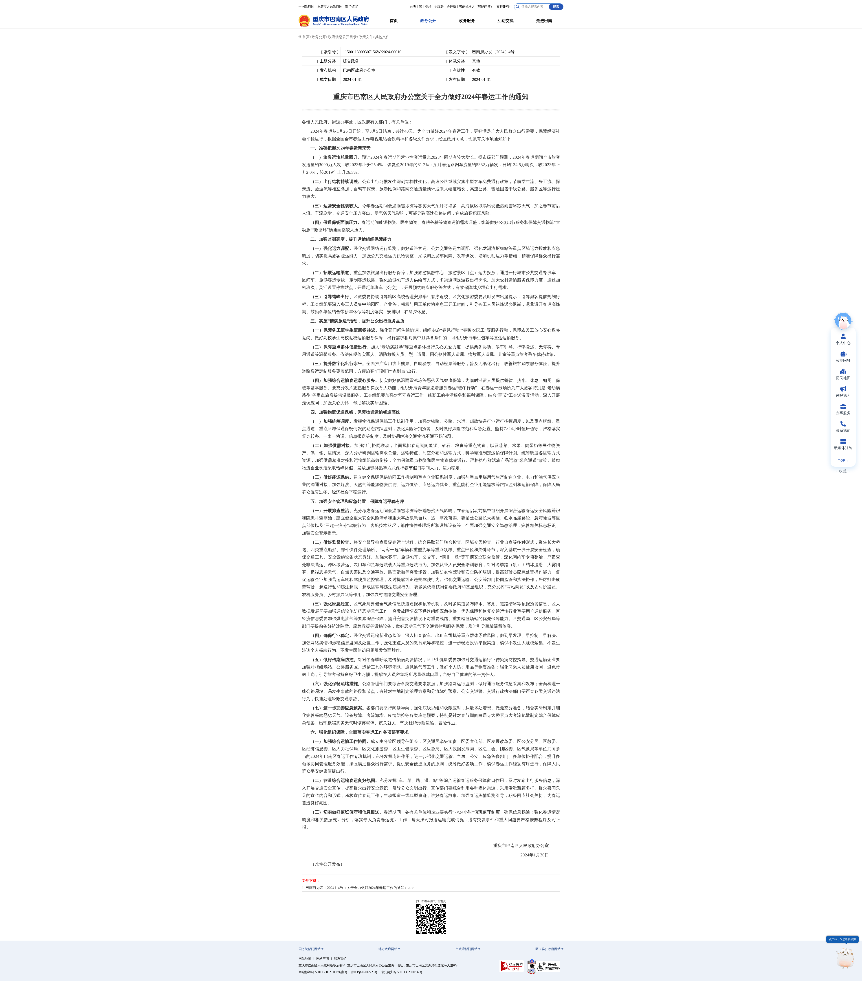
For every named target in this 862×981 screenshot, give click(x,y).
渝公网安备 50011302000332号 (401, 972)
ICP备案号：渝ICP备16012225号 (355, 972)
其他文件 (382, 37)
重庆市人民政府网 (329, 6)
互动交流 (505, 20)
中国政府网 (306, 6)
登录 (428, 6)
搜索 (556, 6)
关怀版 (451, 6)
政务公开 (428, 20)
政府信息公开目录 (342, 37)
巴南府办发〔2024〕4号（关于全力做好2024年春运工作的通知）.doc (360, 888)
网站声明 (322, 958)
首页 (413, 6)
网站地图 (305, 958)
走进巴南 (544, 20)
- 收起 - (843, 471)
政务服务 (467, 20)
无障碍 (439, 6)
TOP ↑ (843, 460)
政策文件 (366, 37)
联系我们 (340, 958)
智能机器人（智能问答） (476, 6)
